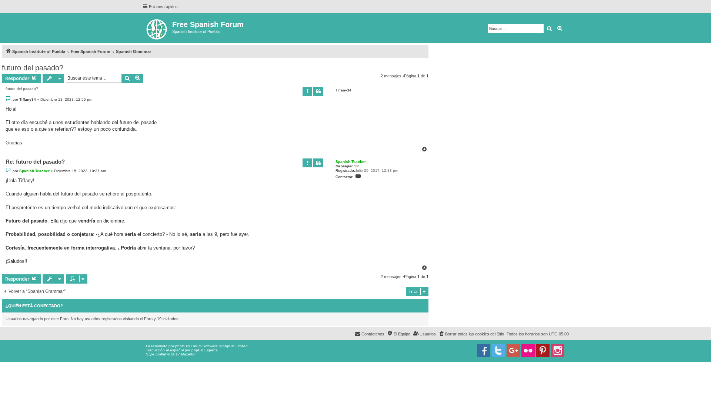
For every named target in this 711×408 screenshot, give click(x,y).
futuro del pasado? (32, 68)
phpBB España (204, 350)
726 (356, 166)
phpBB (181, 346)
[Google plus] (513, 350)
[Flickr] (528, 350)
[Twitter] (498, 350)
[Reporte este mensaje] (307, 91)
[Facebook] (483, 350)
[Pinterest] (543, 350)
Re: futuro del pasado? (35, 161)
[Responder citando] (318, 91)
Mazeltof (188, 354)
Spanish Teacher (351, 162)
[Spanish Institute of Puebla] (157, 28)
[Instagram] (557, 350)
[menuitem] (471, 334)
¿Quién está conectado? (34, 306)
